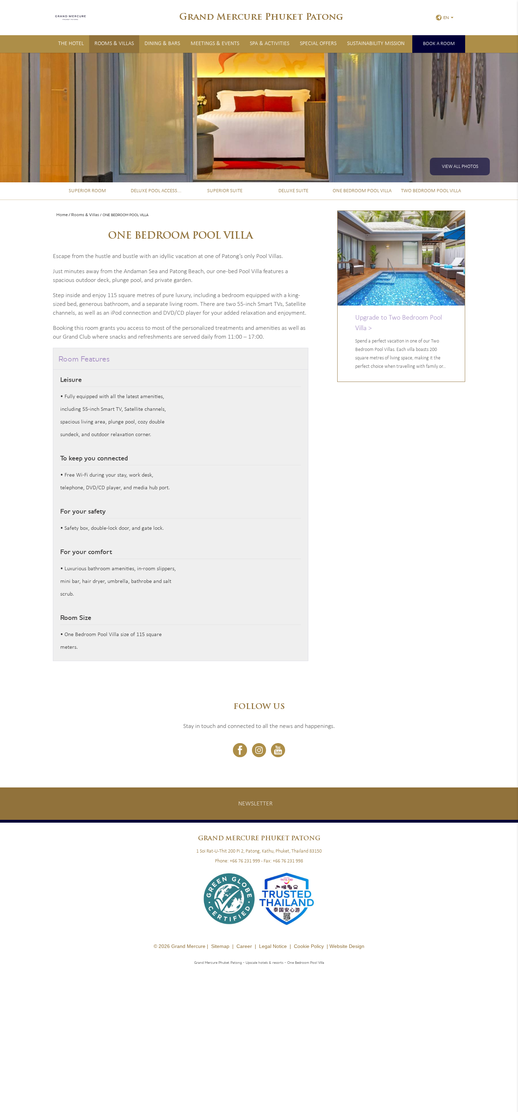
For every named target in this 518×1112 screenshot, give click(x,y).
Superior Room (87, 191)
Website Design (346, 946)
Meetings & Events (215, 43)
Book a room (439, 43)
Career (244, 946)
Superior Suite (224, 191)
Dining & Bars (162, 43)
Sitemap (220, 946)
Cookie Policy (309, 946)
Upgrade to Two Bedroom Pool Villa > (398, 323)
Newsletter (255, 803)
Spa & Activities (269, 43)
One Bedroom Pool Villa (362, 191)
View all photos (460, 166)
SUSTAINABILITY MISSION (376, 43)
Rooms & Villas (114, 43)
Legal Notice (273, 946)
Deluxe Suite (293, 191)
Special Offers (318, 43)
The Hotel (71, 43)
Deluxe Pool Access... (156, 191)
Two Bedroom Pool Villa (431, 191)
